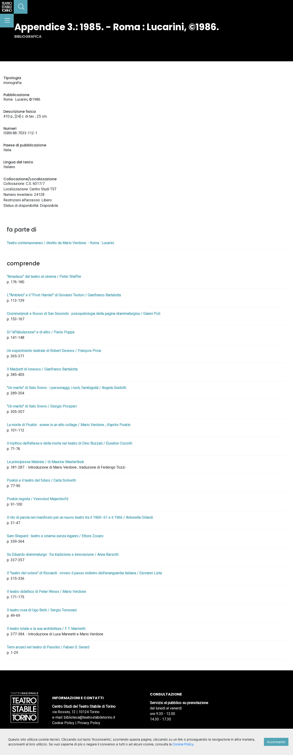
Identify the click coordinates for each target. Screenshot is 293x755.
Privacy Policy (88, 723)
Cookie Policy (63, 723)
